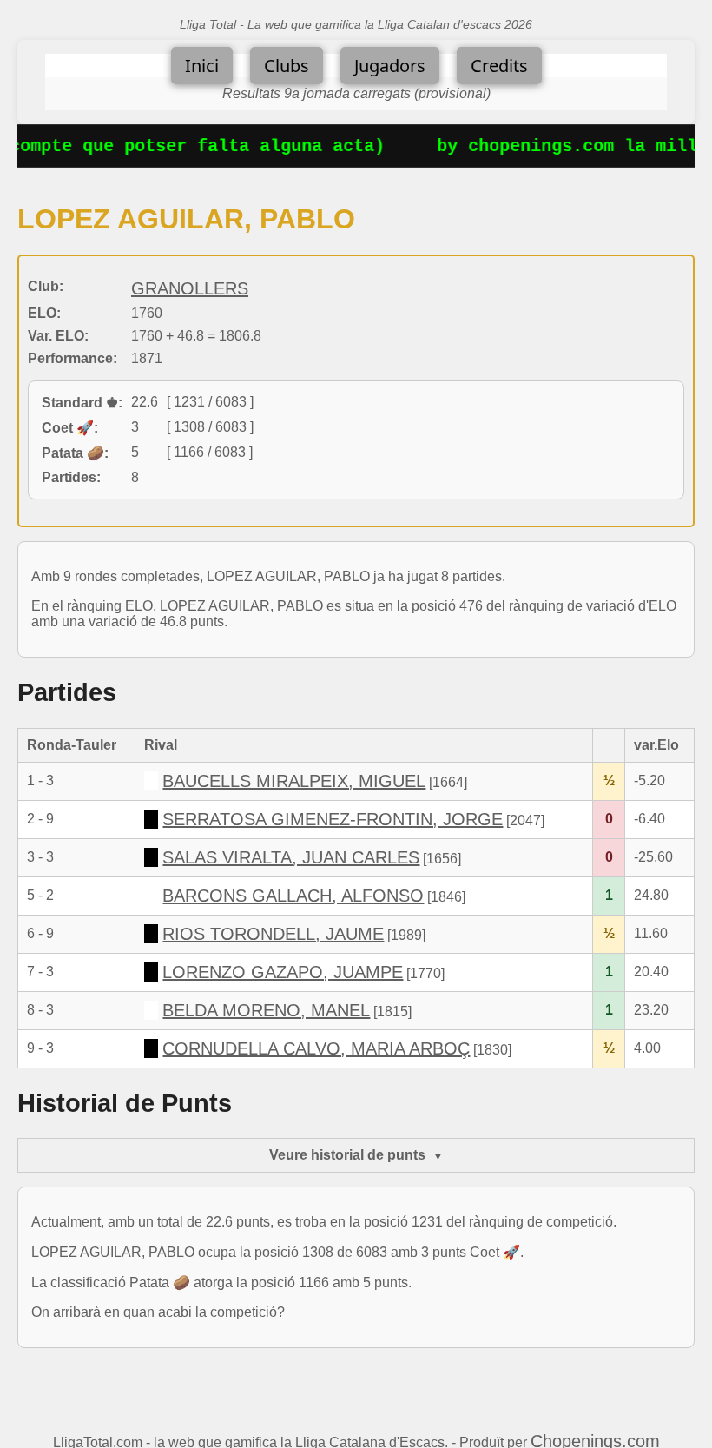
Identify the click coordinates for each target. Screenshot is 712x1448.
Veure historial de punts (347, 1154)
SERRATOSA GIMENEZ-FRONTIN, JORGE (332, 819)
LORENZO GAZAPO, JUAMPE (282, 972)
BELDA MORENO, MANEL (266, 1010)
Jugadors (389, 65)
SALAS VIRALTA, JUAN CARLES (290, 857)
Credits (499, 65)
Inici (202, 65)
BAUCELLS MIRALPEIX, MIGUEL (293, 780)
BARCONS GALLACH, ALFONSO (293, 895)
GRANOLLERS (189, 288)
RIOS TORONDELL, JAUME (273, 933)
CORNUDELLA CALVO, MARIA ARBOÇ (316, 1048)
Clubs (286, 65)
